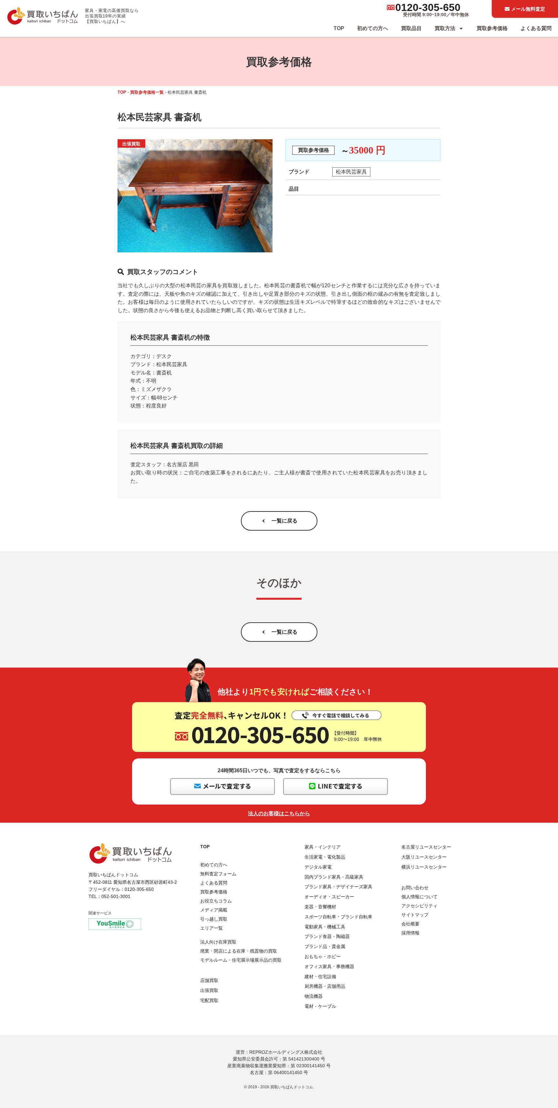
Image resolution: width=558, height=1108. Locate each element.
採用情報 (410, 932)
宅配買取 (209, 1000)
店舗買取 (209, 980)
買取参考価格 (492, 28)
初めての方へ (372, 28)
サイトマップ (415, 914)
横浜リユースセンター (424, 867)
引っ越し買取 (213, 919)
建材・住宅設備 (320, 976)
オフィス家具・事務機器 (329, 966)
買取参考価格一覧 (147, 92)
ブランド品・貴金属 (325, 946)
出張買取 (209, 990)
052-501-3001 (115, 896)
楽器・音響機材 (320, 906)
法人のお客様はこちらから (279, 813)
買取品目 (411, 28)
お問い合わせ (415, 887)
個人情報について (419, 896)
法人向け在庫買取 (218, 941)
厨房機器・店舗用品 (325, 986)
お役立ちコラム (216, 900)
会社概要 (410, 923)
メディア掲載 (213, 910)
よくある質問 (536, 28)
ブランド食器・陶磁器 (327, 936)
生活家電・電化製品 (325, 857)
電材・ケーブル (320, 1006)
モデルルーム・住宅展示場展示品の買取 (241, 960)
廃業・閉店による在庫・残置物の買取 (238, 951)
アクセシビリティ (419, 905)
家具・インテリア (323, 846)
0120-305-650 (427, 7)
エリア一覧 (211, 928)
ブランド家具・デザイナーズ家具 (338, 886)
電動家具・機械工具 (325, 926)
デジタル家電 (318, 867)
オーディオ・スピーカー (329, 896)
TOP (339, 28)
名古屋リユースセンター (426, 846)
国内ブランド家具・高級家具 (334, 877)
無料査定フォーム (218, 873)
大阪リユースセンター (424, 857)
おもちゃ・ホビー (323, 956)
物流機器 (314, 996)
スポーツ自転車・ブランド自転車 (338, 916)
